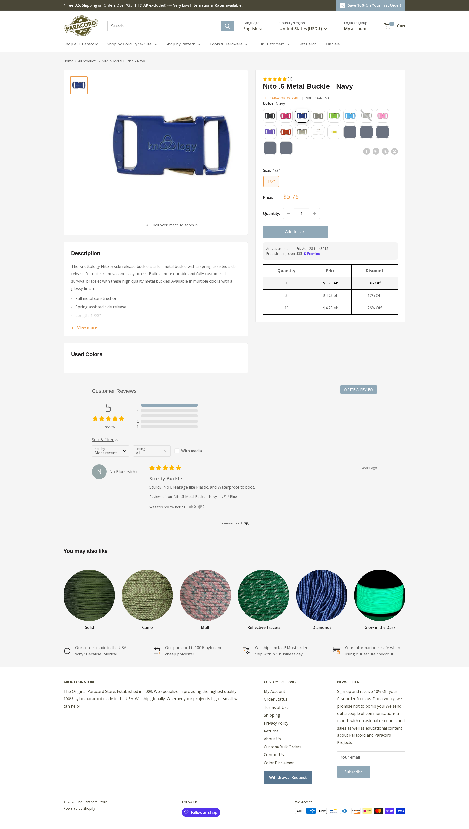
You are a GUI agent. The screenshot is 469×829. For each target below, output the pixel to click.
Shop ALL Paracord (81, 44)
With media (191, 451)
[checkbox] (193, 451)
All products (87, 61)
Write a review (358, 389)
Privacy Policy (276, 723)
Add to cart (295, 231)
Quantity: (271, 213)
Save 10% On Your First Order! (374, 5)
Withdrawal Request (288, 777)
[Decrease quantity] (288, 213)
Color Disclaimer (279, 762)
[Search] (227, 26)
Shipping (272, 715)
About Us (272, 739)
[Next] (405, 595)
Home (68, 61)
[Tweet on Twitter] (385, 151)
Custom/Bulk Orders (282, 747)
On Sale (333, 44)
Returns (271, 731)
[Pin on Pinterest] (376, 151)
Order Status (275, 699)
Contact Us (274, 754)
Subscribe (353, 771)
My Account (274, 691)
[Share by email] (394, 151)
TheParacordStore (281, 98)
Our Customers (270, 44)
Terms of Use (276, 707)
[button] (277, 79)
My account (355, 28)
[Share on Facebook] (366, 151)
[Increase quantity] (314, 213)
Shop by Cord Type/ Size (129, 44)
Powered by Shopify (79, 808)
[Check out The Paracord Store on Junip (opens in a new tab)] (244, 523)
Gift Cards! (307, 44)
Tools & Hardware (226, 44)
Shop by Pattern (180, 44)
